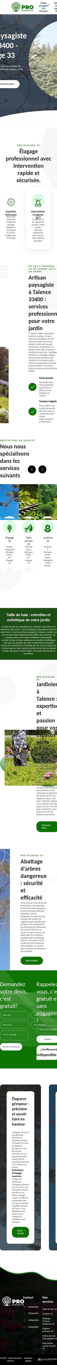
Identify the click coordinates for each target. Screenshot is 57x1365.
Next (42, 469)
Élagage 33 (9, 539)
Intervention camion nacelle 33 (49, 1346)
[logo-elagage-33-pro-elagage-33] (22, 12)
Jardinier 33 (47, 539)
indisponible (33, 1307)
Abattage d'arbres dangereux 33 (48, 1321)
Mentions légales (28, 1359)
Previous (32, 469)
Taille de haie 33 (29, 540)
